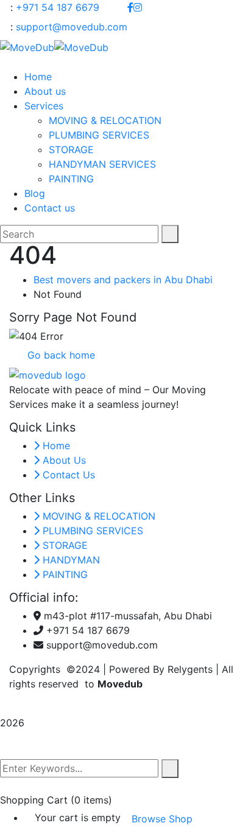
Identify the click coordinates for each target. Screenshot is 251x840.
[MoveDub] (27, 46)
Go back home (59, 355)
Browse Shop (162, 819)
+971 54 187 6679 (57, 7)
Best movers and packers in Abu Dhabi (123, 280)
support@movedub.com (71, 27)
